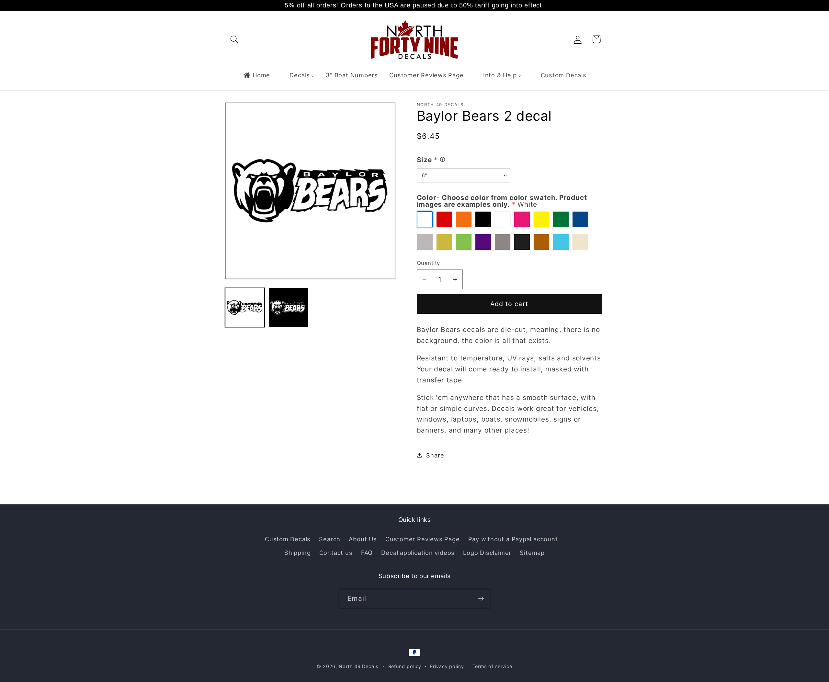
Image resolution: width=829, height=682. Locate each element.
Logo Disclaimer (487, 552)
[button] (234, 39)
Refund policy (405, 666)
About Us (363, 539)
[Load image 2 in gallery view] (288, 307)
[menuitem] (256, 75)
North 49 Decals (358, 666)
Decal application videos (418, 552)
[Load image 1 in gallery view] (245, 307)
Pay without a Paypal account (513, 539)
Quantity (428, 263)
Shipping (297, 552)
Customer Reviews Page (422, 539)
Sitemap (532, 552)
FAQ (367, 552)
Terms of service (492, 666)
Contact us (336, 552)
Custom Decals (288, 539)
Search (329, 539)
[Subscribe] (480, 599)
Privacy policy (447, 666)
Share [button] (435, 454)
